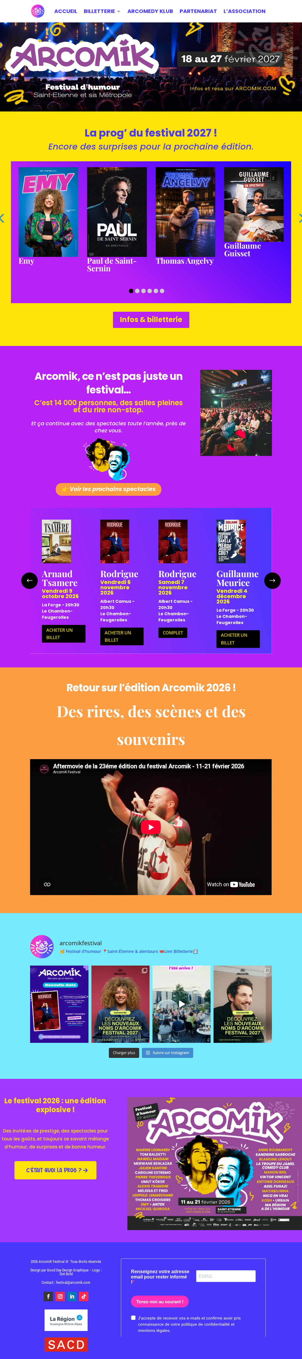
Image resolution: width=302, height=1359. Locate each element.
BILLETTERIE (99, 11)
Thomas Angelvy (185, 260)
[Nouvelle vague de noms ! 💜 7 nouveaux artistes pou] (243, 1004)
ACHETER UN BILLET (59, 634)
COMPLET (173, 633)
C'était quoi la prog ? (54, 1170)
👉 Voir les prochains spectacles (108, 489)
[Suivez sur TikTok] (83, 1296)
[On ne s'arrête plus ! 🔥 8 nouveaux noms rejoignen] (120, 1004)
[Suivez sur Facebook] (48, 1296)
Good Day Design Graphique (67, 1270)
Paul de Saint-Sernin (112, 264)
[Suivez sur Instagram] (60, 1296)
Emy (27, 260)
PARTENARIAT (198, 11)
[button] (131, 291)
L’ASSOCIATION (244, 11)
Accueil (65, 11)
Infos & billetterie (151, 319)
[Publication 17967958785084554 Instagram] (181, 1004)
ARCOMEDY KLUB (150, 11)
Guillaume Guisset (242, 249)
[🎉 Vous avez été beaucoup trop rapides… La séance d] (59, 1004)
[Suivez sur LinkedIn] (72, 1296)
